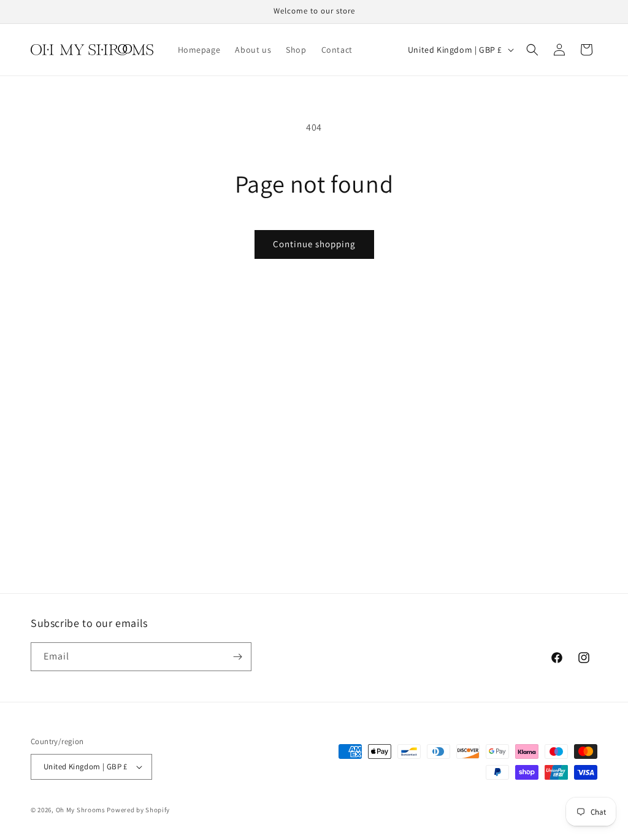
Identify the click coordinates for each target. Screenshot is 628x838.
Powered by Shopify (138, 809)
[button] (532, 49)
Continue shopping (314, 244)
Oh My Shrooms (80, 809)
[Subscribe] (237, 656)
